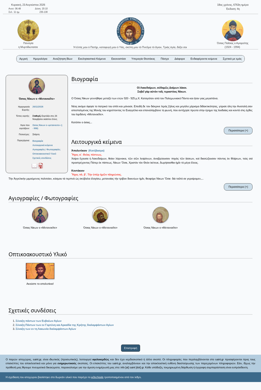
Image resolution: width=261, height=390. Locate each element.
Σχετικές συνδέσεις (41, 158)
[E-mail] (34, 165)
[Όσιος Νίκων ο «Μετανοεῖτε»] (40, 215)
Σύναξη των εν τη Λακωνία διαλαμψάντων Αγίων (46, 328)
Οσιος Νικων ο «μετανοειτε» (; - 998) (47, 127)
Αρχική (23, 58)
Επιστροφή (130, 348)
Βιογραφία (37, 141)
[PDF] (41, 165)
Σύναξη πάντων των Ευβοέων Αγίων (38, 320)
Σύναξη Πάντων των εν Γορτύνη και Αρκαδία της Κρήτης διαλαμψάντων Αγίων (65, 324)
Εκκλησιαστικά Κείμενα (92, 58)
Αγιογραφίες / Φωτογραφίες (46, 149)
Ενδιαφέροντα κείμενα (204, 58)
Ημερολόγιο (40, 58)
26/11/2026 (37, 106)
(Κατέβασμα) (96, 150)
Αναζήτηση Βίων (62, 58)
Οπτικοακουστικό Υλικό (44, 154)
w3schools (97, 377)
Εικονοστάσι (118, 58)
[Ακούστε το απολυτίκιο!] (40, 271)
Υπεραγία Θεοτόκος (143, 58)
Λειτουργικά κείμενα (42, 145)
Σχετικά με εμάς (232, 58)
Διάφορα (180, 58)
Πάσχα (165, 58)
